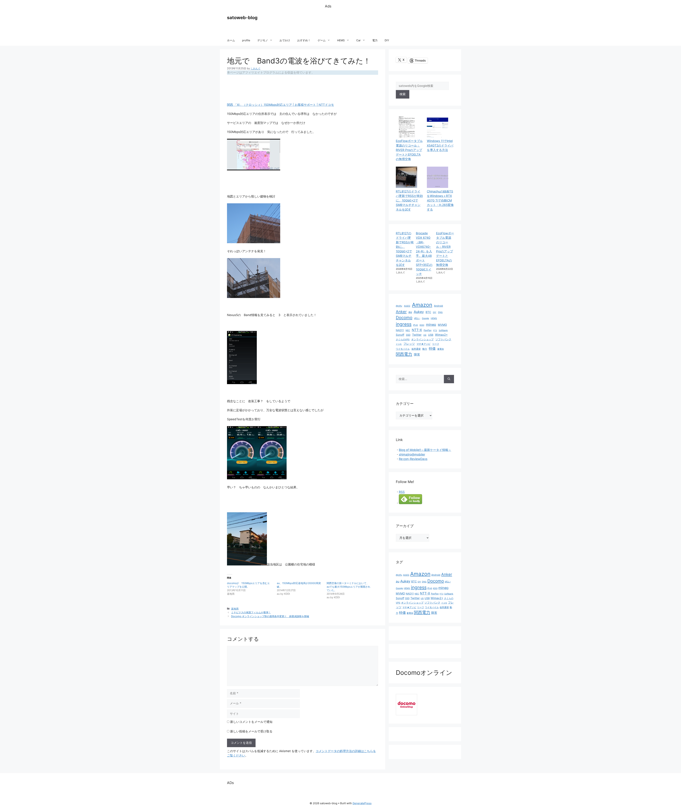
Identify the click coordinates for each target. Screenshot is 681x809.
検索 (403, 94)
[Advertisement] (389, 22)
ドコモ (399, 344)
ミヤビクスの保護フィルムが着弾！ (251, 612)
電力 (375, 40)
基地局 (235, 608)
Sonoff (400, 334)
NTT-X (417, 330)
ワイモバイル (403, 349)
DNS (440, 312)
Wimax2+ (441, 334)
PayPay (427, 330)
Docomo (404, 317)
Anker (401, 311)
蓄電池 (440, 349)
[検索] (449, 379)
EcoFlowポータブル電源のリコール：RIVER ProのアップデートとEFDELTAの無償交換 (409, 150)
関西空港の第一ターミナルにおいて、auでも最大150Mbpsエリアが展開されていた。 (348, 587)
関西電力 (404, 354)
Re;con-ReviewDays (413, 459)
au (410, 312)
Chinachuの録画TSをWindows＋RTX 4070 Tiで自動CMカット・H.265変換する (440, 200)
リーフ (435, 344)
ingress (403, 324)
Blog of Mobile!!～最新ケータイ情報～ (425, 450)
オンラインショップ (422, 339)
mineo (431, 324)
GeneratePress (362, 803)
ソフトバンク (443, 339)
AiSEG (407, 306)
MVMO (442, 325)
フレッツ (409, 343)
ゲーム (322, 40)
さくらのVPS (402, 339)
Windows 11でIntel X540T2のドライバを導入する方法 (440, 145)
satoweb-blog (242, 17)
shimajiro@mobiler (412, 454)
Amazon (422, 305)
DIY (387, 40)
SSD (408, 334)
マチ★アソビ (423, 344)
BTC (428, 312)
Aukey (419, 312)
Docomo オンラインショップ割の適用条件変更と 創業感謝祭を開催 (270, 616)
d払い (417, 318)
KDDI (422, 325)
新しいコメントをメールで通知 (251, 722)
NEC (408, 330)
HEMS (341, 40)
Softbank (443, 330)
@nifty (399, 306)
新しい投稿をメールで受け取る (251, 731)
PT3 (435, 330)
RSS (402, 492)
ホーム (231, 40)
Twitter (417, 334)
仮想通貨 (416, 349)
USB (430, 334)
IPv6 (415, 325)
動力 (424, 349)
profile (246, 40)
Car (358, 40)
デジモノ (262, 40)
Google (425, 318)
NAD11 (400, 330)
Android (438, 305)
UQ (424, 335)
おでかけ (284, 40)
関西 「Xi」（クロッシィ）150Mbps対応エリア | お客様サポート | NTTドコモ (280, 105)
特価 (432, 348)
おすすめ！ (304, 40)
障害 (417, 354)
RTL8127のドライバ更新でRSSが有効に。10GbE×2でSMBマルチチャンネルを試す (409, 200)
